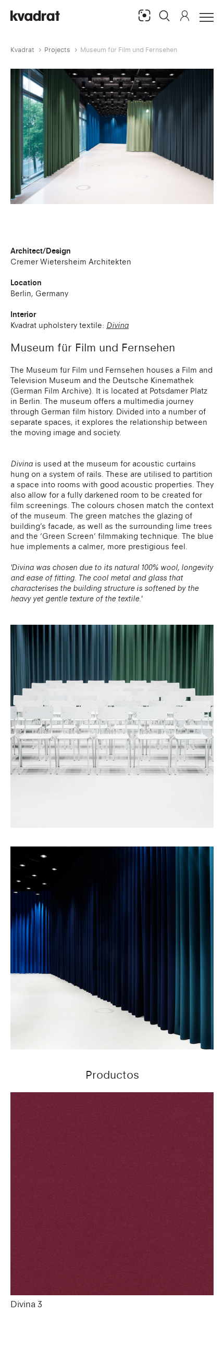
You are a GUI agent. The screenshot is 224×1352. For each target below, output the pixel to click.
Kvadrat (22, 50)
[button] (164, 15)
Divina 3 (26, 1304)
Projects (57, 50)
